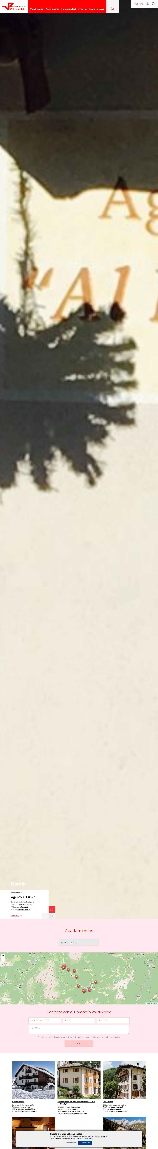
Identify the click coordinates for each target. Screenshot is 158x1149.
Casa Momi (108, 1102)
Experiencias (96, 9)
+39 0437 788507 (25, 904)
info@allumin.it (23, 910)
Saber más (15, 916)
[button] (78, 985)
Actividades (52, 9)
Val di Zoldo (36, 9)
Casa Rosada (18, 1102)
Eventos (82, 9)
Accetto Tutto (85, 1143)
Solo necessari (71, 1143)
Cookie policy (87, 1138)
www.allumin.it (21, 907)
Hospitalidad (68, 9)
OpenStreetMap (152, 1003)
